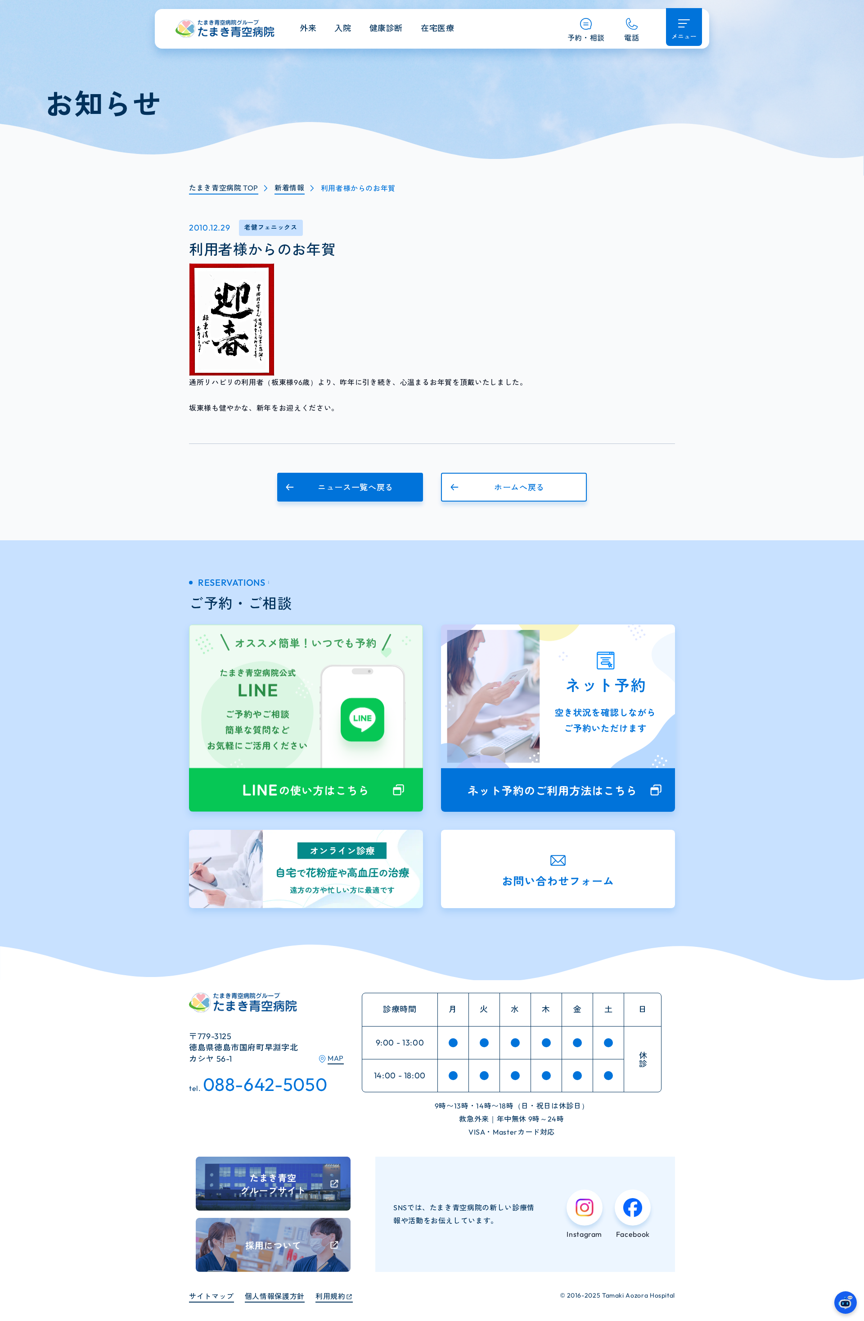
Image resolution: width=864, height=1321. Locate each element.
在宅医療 (437, 28)
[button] (350, 487)
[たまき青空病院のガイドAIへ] (845, 1302)
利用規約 (330, 1296)
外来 (308, 28)
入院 (342, 28)
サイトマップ (211, 1296)
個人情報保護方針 (275, 1296)
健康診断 (386, 28)
